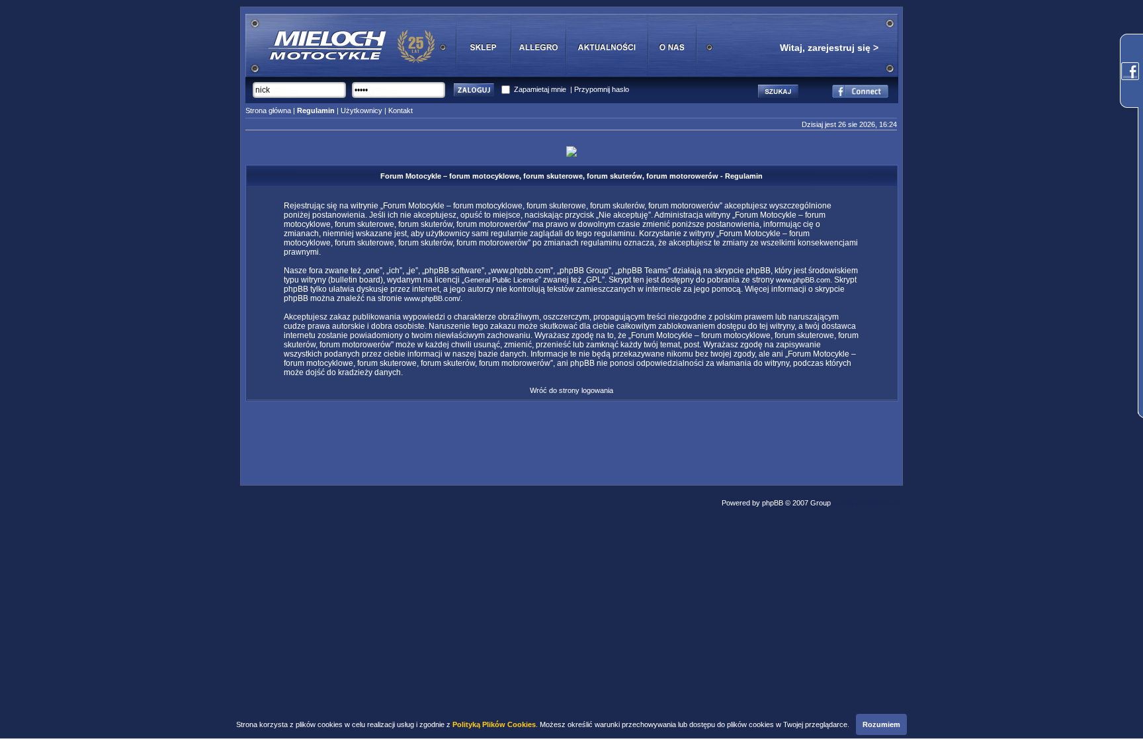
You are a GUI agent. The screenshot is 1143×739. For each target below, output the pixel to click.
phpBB (772, 503)
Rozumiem (881, 724)
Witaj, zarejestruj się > (829, 47)
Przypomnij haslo (601, 89)
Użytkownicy (361, 110)
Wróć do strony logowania (571, 390)
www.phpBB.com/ (432, 298)
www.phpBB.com (803, 280)
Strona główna (268, 110)
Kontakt (400, 110)
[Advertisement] (571, 439)
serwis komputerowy (866, 503)
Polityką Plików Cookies (494, 724)
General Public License (501, 280)
